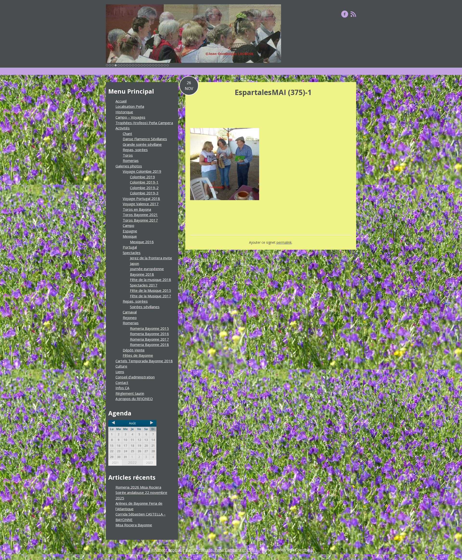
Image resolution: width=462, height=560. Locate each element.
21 (165, 65)
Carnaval (130, 312)
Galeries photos (129, 166)
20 (162, 65)
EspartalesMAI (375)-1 (273, 92)
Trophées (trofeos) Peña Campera (144, 122)
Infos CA (122, 387)
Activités (123, 128)
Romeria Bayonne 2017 (149, 339)
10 (133, 65)
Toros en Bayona (137, 209)
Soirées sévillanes (145, 306)
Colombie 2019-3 (144, 193)
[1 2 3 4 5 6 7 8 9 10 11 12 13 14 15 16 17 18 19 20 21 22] (193, 33)
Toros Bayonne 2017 (140, 220)
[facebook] (344, 13)
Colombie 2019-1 (144, 182)
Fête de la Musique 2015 (150, 290)
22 (168, 65)
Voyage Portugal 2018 (141, 198)
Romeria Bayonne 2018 (149, 344)
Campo (128, 225)
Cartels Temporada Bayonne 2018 (144, 360)
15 (147, 65)
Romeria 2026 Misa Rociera (138, 487)
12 (139, 65)
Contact (122, 382)
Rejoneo (130, 317)
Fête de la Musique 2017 (150, 295)
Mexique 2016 (142, 241)
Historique (124, 111)
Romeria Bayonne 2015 (149, 328)
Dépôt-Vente (134, 350)
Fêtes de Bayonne (138, 355)
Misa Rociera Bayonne (134, 524)
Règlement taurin (130, 393)
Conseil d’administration (135, 377)
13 (142, 65)
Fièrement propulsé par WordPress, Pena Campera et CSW (202, 550)
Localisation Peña (130, 106)
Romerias (131, 160)
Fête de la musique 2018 (150, 279)
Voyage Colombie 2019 (142, 171)
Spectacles (132, 252)
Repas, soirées (135, 149)
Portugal (130, 247)
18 (156, 65)
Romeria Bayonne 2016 (149, 333)
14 (144, 65)
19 (159, 65)
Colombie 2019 (142, 176)
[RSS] (353, 13)
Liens (120, 371)
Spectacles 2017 (143, 285)
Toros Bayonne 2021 (140, 214)
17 (153, 65)
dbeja (308, 550)
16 (150, 65)
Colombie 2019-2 (144, 187)
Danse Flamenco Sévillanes (145, 138)
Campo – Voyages (130, 117)
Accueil (121, 101)
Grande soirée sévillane (142, 144)
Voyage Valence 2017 (141, 203)
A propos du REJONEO (134, 398)
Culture (121, 366)
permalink (284, 242)
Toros (128, 155)
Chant (127, 133)
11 (136, 65)
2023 (149, 462)
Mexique (130, 236)
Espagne (130, 231)
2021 (115, 462)
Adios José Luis (201, 259)
